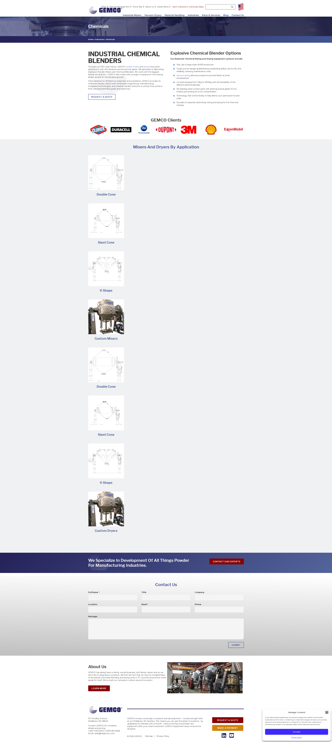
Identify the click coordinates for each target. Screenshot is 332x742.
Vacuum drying (183, 75)
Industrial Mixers (132, 15)
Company (199, 592)
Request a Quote (227, 720)
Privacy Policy (296, 737)
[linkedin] (224, 735)
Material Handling (175, 15)
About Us (150, 7)
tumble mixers (132, 67)
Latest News (163, 7)
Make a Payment (227, 728)
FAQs (103, 7)
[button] (327, 712)
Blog (226, 15)
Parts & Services (211, 15)
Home (90, 39)
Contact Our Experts (226, 561)
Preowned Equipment (119, 7)
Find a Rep (137, 7)
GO (232, 6)
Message (92, 616)
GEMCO (138, 736)
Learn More (99, 688)
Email (144, 604)
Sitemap (149, 736)
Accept (296, 732)
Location (92, 604)
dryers (147, 67)
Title (143, 592)
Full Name (94, 592)
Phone (198, 604)
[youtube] (231, 735)
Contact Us (238, 15)
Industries (193, 15)
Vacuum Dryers (153, 15)
